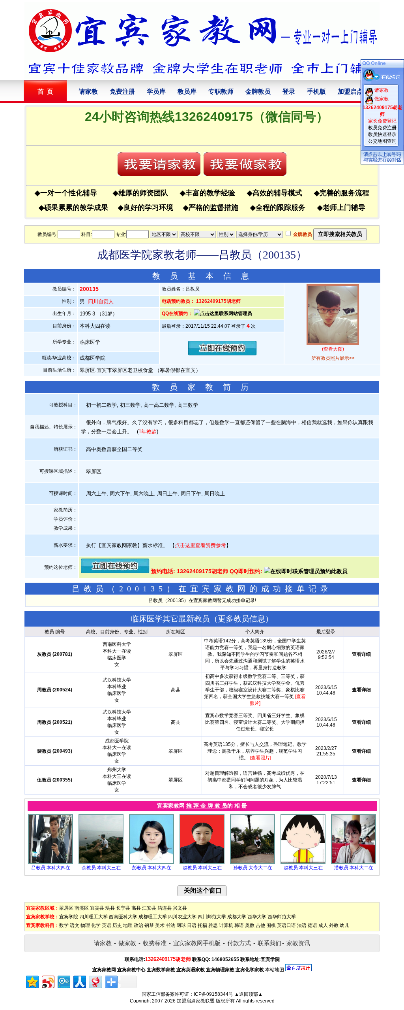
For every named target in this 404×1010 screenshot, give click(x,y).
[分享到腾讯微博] (63, 981)
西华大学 (256, 916)
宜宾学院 (68, 916)
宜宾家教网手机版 (197, 943)
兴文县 (180, 908)
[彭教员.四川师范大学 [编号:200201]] (151, 862)
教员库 (187, 91)
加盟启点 (350, 91)
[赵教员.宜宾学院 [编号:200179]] (202, 862)
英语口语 (286, 925)
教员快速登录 (382, 134)
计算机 (226, 925)
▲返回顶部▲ (248, 994)
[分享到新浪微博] (47, 981)
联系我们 (269, 943)
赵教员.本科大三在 (202, 867)
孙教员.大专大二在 (252, 867)
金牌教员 (258, 91)
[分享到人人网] (79, 981)
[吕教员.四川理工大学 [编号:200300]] (50, 862)
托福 (202, 925)
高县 (136, 908)
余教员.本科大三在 (101, 867)
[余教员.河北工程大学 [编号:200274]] (101, 862)
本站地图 (274, 969)
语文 (74, 925)
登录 (288, 91)
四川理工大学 (93, 916)
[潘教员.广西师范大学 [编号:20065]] (353, 862)
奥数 (249, 925)
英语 (106, 925)
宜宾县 (97, 908)
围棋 (271, 925)
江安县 (149, 908)
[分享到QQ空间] (31, 981)
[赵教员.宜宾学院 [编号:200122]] (303, 862)
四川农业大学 (182, 916)
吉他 (260, 925)
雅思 (213, 925)
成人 (323, 925)
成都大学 (236, 916)
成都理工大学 (152, 916)
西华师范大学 (281, 916)
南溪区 (82, 908)
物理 (85, 925)
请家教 (88, 91)
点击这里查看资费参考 (200, 545)
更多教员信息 (241, 618)
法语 (302, 925)
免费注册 (122, 91)
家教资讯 (298, 943)
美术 (160, 925)
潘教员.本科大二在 (353, 867)
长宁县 (123, 908)
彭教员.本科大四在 (151, 867)
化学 (96, 925)
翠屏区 (66, 908)
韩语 (239, 925)
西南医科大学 (123, 916)
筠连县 (164, 908)
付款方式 (239, 943)
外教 (334, 925)
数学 (64, 925)
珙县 (110, 908)
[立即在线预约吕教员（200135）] (222, 354)
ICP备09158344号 (213, 994)
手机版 (316, 91)
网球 (181, 925)
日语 (191, 925)
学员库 (156, 91)
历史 (117, 925)
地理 (128, 925)
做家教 (127, 943)
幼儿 (344, 925)
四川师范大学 (212, 916)
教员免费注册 (382, 127)
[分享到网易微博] (95, 981)
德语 (312, 925)
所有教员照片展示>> (333, 358)
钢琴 (149, 925)
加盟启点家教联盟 (196, 1001)
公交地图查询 (382, 141)
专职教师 (221, 91)
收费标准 (154, 943)
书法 (170, 925)
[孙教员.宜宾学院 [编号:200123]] (252, 862)
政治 (138, 925)
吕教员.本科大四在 (50, 867)
